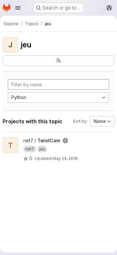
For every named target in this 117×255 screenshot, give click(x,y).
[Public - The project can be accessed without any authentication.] (65, 140)
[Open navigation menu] (18, 8)
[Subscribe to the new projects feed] (58, 60)
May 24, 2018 (65, 158)
